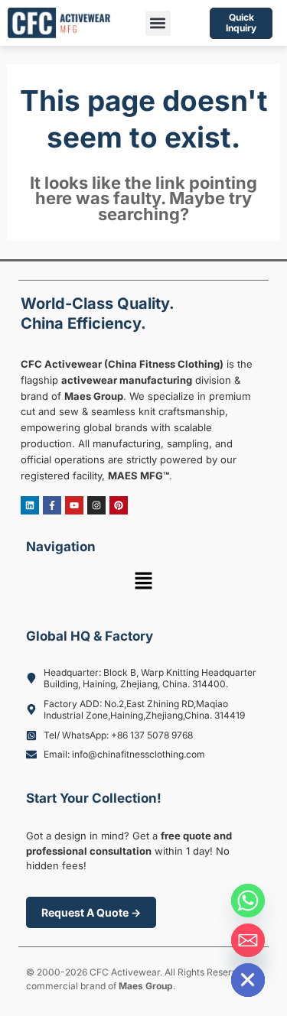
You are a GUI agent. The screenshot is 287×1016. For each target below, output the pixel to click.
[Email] (248, 940)
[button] (158, 23)
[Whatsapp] (248, 900)
